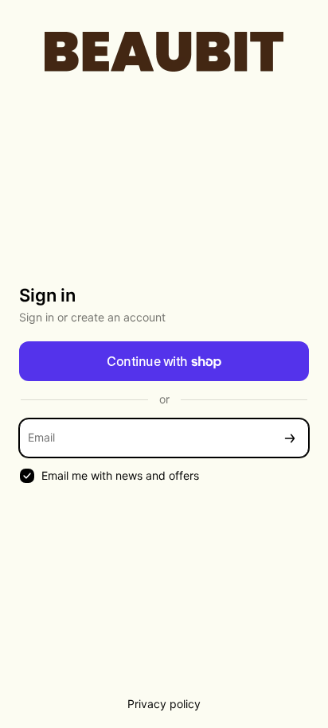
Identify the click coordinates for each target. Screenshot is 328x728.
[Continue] (289, 438)
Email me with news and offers (120, 475)
